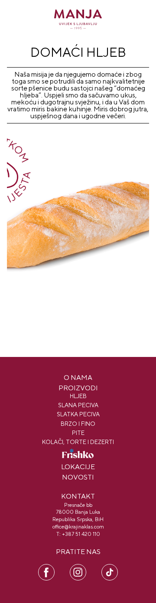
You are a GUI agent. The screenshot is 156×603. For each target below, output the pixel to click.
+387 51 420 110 (81, 534)
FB (46, 568)
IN (78, 568)
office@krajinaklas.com (78, 527)
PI (109, 568)
